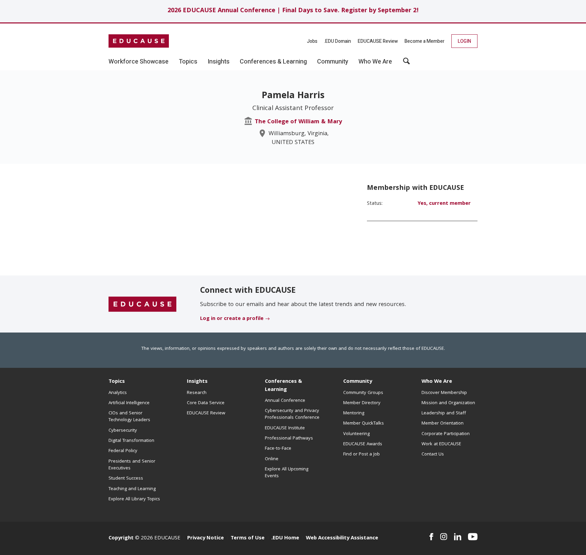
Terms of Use (248, 538)
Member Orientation (443, 423)
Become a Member (425, 41)
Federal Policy (123, 451)
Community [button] (332, 61)
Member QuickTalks (363, 423)
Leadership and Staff (444, 413)
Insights (197, 381)
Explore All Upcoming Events (286, 473)
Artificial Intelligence (129, 403)
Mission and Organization (448, 403)
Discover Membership (444, 393)
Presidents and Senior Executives (132, 465)
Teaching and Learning (132, 489)
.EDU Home (285, 538)
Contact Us (433, 454)
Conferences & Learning (283, 385)
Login (464, 41)
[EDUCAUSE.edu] (139, 41)
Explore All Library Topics (134, 499)
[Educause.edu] (142, 304)
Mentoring (353, 413)
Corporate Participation (446, 434)
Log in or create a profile (231, 319)
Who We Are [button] (375, 61)
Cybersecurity (123, 430)
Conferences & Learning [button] (273, 61)
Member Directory (361, 403)
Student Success (126, 478)
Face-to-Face (278, 448)
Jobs (312, 41)
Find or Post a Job (361, 454)
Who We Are (437, 381)
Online (271, 459)
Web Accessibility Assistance (342, 538)
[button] (406, 63)
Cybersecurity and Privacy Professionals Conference (292, 414)
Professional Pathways (289, 438)
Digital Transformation (131, 441)
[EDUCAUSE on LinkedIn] (458, 536)
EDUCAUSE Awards (362, 444)
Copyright (121, 538)
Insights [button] (219, 61)
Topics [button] (188, 61)
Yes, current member (444, 203)
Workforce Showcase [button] (139, 61)
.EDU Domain (337, 41)
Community (357, 381)
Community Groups (363, 393)
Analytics (118, 393)
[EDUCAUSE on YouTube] (472, 536)
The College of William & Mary (298, 122)
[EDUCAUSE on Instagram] (443, 536)
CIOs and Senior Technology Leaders (129, 417)
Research (197, 393)
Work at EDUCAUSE (441, 444)
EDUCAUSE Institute (285, 428)
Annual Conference (285, 401)
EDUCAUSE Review (378, 41)
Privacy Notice (205, 538)
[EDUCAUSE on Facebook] (431, 536)
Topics (117, 381)
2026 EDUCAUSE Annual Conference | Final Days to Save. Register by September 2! (293, 11)
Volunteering (356, 434)
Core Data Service (205, 403)
